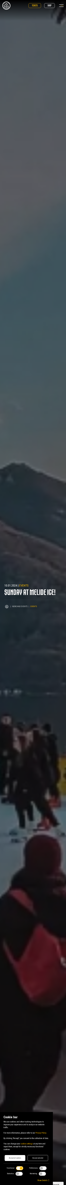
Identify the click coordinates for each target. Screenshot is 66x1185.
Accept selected (37, 1158)
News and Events (19, 606)
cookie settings (27, 1144)
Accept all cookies (15, 1158)
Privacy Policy (41, 1133)
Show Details (42, 1180)
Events (24, 585)
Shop (49, 5)
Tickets (35, 5)
